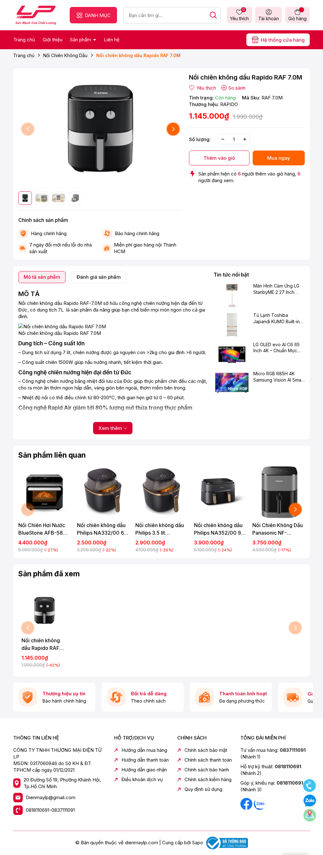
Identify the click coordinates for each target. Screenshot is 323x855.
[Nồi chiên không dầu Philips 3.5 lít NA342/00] (161, 492)
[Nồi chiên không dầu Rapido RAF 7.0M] (44, 610)
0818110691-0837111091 (50, 810)
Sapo (197, 843)
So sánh (236, 88)
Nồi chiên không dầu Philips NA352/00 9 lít (218, 529)
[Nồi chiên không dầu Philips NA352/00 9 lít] (220, 492)
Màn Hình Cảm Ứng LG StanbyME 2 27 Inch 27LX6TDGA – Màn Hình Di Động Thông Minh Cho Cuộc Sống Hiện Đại (278, 289)
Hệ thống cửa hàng (283, 40)
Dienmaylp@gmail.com (50, 797)
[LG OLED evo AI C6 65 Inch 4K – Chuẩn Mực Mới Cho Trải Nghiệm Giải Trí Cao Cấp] (232, 353)
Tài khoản (268, 18)
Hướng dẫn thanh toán (145, 760)
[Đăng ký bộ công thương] (226, 843)
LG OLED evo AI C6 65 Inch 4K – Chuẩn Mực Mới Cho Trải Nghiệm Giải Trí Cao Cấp (276, 348)
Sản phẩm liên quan (52, 455)
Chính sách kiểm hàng (208, 779)
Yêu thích (239, 15)
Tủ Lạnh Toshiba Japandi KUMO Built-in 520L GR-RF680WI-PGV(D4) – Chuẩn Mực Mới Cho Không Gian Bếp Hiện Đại (276, 318)
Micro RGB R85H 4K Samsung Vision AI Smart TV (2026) (278, 377)
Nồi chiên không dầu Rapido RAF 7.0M (40, 644)
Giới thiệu (52, 40)
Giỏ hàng (297, 18)
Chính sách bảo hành (207, 770)
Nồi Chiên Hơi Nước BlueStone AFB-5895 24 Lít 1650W (43, 529)
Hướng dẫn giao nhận (144, 770)
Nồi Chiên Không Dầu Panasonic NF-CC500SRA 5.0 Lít (277, 529)
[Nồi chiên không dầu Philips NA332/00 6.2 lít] (103, 492)
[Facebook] (247, 803)
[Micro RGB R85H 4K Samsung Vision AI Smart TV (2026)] (232, 383)
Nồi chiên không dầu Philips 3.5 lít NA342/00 (159, 529)
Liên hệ (112, 40)
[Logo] (35, 15)
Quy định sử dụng (203, 789)
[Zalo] (260, 803)
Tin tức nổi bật (231, 274)
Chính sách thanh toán (208, 760)
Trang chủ (24, 40)
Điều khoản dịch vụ (142, 779)
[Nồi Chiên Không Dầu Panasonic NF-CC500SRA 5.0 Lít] (278, 492)
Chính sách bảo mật (206, 750)
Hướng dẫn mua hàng (144, 750)
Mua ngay (278, 158)
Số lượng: (200, 139)
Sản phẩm (81, 40)
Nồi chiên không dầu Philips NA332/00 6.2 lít (102, 529)
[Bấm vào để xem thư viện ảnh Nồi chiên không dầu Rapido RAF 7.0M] (100, 129)
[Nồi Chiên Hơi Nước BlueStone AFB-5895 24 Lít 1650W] (44, 492)
